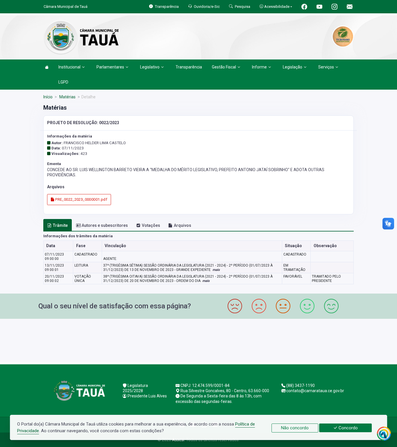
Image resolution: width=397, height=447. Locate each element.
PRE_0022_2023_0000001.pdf (80, 199)
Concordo (347, 427)
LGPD (63, 82)
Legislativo (150, 67)
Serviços (326, 67)
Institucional (69, 67)
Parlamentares (110, 67)
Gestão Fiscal (224, 67)
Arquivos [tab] (182, 225)
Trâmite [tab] (60, 225)
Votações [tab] (151, 225)
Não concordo (295, 427)
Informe (259, 67)
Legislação (292, 67)
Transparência (189, 67)
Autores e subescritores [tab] (105, 225)
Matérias (67, 97)
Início (48, 97)
